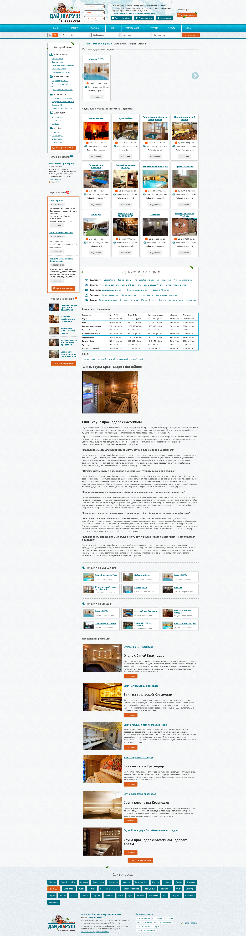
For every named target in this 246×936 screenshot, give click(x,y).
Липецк (92, 889)
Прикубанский (137, 359)
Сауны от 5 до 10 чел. (131, 285)
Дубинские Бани (185, 166)
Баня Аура (96, 214)
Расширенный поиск (65, 148)
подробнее (96, 97)
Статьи (140, 926)
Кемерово (191, 882)
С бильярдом (57, 135)
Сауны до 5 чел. (112, 285)
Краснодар (54, 889)
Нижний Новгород (131, 889)
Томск (120, 895)
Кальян (162, 300)
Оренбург (190, 889)
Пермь (52, 895)
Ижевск (155, 882)
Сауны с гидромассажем (166, 295)
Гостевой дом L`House (105, 623)
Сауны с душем (146, 295)
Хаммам (155, 214)
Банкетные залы (176, 300)
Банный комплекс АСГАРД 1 (125, 166)
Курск (81, 889)
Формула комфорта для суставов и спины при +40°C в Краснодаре (69, 321)
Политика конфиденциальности (95, 931)
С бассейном (57, 117)
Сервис (152, 28)
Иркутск (167, 882)
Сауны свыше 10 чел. (153, 285)
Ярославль (53, 902)
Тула (130, 895)
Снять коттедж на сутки (62, 108)
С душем (55, 123)
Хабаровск (175, 895)
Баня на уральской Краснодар (141, 685)
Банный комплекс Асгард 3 (182, 611)
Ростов (63, 895)
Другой (112, 359)
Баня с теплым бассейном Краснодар (145, 724)
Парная (72, 28)
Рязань (73, 895)
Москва (52, 882)
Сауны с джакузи (129, 295)
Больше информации (64, 363)
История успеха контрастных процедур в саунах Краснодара (69, 345)
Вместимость (130, 28)
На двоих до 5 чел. (60, 80)
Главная (86, 44)
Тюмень (140, 895)
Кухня (153, 300)
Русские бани (57, 58)
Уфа (164, 895)
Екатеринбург (141, 882)
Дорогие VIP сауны (161, 290)
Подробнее (130, 676)
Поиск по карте (145, 18)
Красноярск (69, 889)
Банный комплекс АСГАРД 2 (184, 214)
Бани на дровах (59, 68)
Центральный (89, 359)
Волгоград (113, 882)
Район (54, 28)
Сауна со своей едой (108, 300)
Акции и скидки (152, 926)
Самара (84, 895)
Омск (178, 889)
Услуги (170, 28)
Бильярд (134, 300)
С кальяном (57, 142)
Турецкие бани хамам (144, 280)
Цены (110, 28)
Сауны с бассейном (110, 295)
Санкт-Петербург (67, 882)
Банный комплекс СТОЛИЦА (142, 624)
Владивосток (98, 882)
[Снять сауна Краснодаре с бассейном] (110, 372)
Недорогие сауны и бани (63, 101)
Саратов (96, 895)
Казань (179, 882)
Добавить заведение (163, 922)
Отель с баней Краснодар (138, 646)
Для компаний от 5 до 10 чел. (61, 85)
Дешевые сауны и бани (62, 98)
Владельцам (165, 18)
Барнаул (84, 882)
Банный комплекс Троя (61, 232)
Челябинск (190, 895)
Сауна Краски (56, 200)
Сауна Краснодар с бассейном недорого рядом (151, 830)
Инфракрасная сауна (61, 72)
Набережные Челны (109, 889)
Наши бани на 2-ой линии (184, 118)
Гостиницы (191, 300)
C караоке (56, 132)
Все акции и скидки (64, 288)
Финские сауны (58, 62)
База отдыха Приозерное (61, 163)
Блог (139, 922)
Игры (186, 28)
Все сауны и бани (123, 18)
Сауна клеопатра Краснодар (140, 793)
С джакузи (56, 120)
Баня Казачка (96, 118)
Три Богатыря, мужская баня (125, 214)
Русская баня (125, 118)
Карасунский (122, 359)
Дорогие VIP (57, 105)
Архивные (147, 922)
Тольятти (109, 895)
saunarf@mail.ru (95, 917)
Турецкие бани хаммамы (63, 65)
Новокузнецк (149, 889)
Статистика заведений (147, 930)
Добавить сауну (188, 15)
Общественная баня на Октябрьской (61, 259)
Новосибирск (165, 889)
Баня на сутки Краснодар (138, 757)
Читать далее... (55, 179)
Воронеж (126, 882)
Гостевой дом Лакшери (96, 166)
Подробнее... (57, 225)
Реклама (169, 918)
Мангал (144, 300)
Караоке (124, 300)
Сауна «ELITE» (96, 59)
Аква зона (92, 28)
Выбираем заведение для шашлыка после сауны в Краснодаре (69, 356)
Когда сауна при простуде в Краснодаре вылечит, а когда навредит (69, 310)
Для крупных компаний (62, 89)
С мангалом (57, 139)
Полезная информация (102, 44)
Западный (101, 359)
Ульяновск (153, 895)
